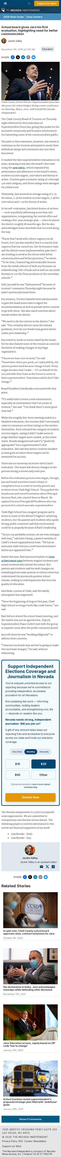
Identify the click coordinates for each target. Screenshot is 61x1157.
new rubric (19, 168)
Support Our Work (46, 3)
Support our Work (11, 1146)
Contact (28, 1141)
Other (43, 775)
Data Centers (34, 16)
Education (47, 49)
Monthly (31, 752)
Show (30, 1119)
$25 (43, 764)
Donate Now (30, 797)
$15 (17, 764)
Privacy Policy (9, 1141)
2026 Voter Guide (13, 16)
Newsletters (40, 1141)
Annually (44, 752)
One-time (17, 752)
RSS (21, 1141)
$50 (17, 775)
